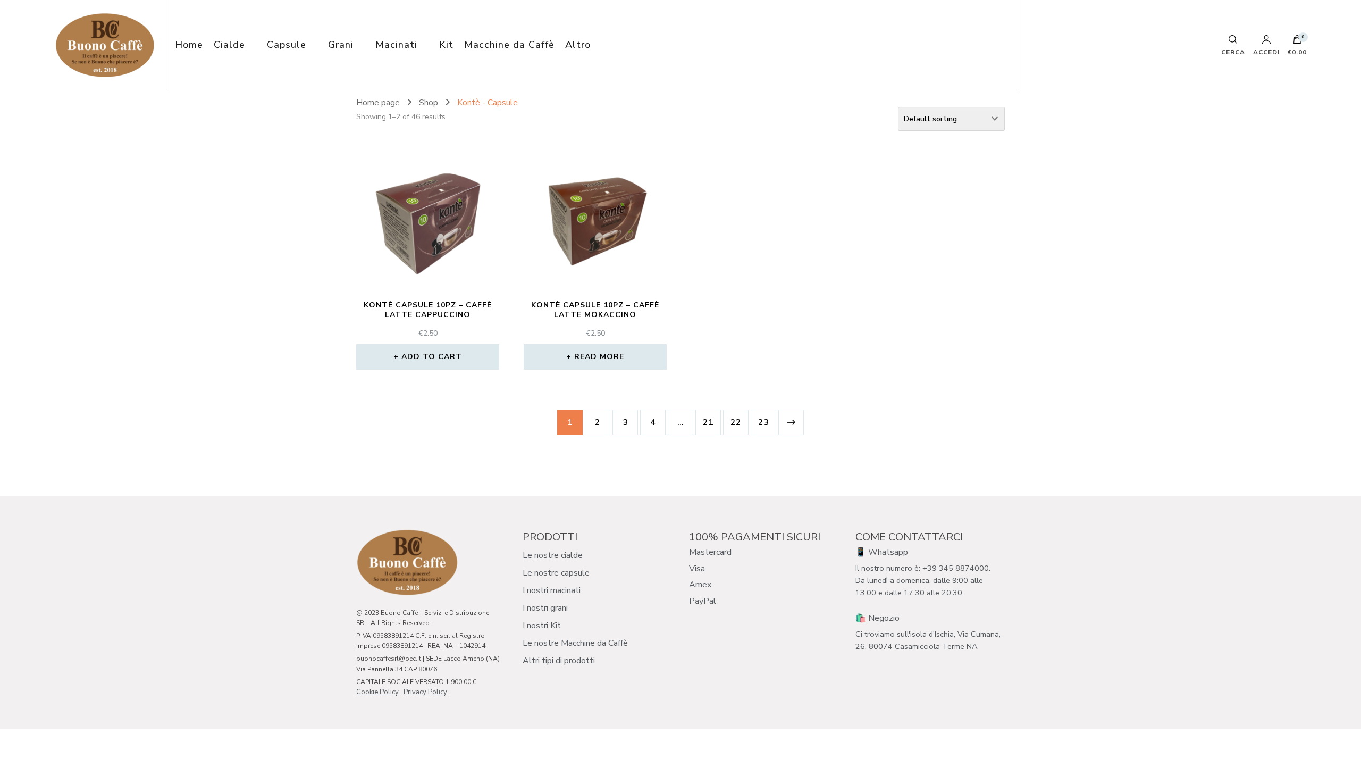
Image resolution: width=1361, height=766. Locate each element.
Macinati (396, 44)
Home (189, 44)
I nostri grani (545, 608)
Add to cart (431, 357)
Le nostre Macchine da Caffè (575, 643)
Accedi (1266, 51)
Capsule (286, 44)
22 (735, 422)
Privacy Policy (425, 692)
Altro (578, 44)
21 (708, 422)
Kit (446, 44)
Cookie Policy (377, 692)
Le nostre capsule (556, 573)
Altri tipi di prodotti (559, 661)
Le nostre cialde (553, 555)
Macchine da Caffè (509, 44)
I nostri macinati (552, 590)
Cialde (229, 44)
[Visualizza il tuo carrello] (1297, 42)
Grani (341, 44)
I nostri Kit (542, 625)
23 (763, 422)
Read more (599, 357)
